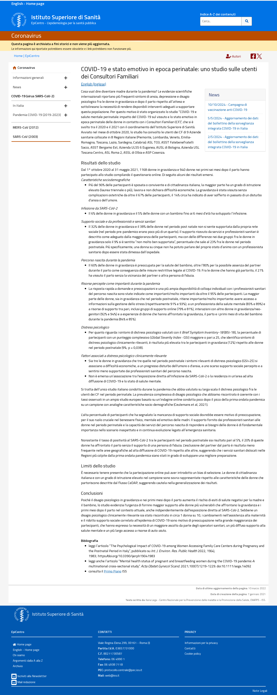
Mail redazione (26, 682)
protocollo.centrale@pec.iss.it (123, 670)
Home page (23, 644)
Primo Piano (112, 571)
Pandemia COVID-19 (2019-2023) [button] (37, 114)
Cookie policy (193, 653)
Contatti (190, 648)
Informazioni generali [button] (28, 77)
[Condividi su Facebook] (253, 55)
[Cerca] (247, 21)
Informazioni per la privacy (201, 643)
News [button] (17, 87)
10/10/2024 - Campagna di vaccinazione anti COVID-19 (227, 107)
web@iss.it (112, 675)
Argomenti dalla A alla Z (28, 660)
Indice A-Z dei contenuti (218, 14)
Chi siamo (19, 655)
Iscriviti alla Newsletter (32, 676)
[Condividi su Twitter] (259, 55)
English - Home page (27, 3)
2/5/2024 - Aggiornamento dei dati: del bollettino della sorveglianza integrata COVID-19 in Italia (233, 142)
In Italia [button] (18, 105)
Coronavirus (26, 35)
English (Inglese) (93, 84)
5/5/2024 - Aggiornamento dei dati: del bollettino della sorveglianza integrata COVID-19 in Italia (233, 123)
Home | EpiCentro (26, 55)
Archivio (18, 666)
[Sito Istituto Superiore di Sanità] (21, 614)
